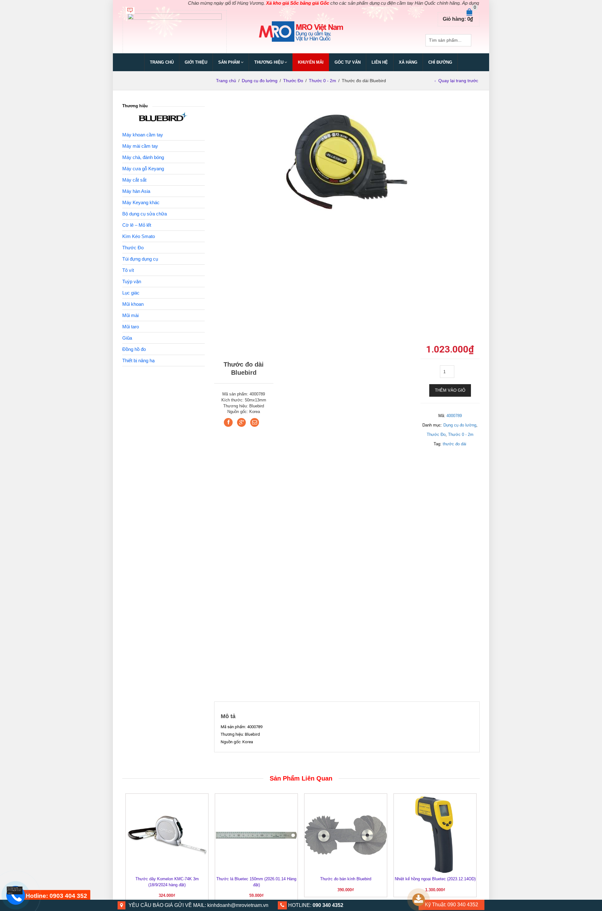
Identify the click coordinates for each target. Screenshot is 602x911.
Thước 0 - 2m (322, 80)
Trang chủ (162, 62)
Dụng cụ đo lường (259, 80)
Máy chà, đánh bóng (143, 157)
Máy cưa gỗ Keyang (143, 168)
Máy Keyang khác (141, 202)
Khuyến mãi (311, 62)
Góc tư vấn (348, 62)
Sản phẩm (229, 62)
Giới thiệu (196, 62)
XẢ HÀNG (408, 62)
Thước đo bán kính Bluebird (345, 879)
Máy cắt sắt (134, 180)
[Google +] (241, 422)
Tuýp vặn (131, 281)
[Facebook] (228, 422)
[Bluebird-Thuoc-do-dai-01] (346, 162)
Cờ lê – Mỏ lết (136, 225)
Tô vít (128, 270)
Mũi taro (130, 326)
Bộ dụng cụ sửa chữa (144, 213)
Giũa (127, 338)
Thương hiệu (268, 62)
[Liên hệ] (15, 890)
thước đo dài (454, 444)
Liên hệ (380, 62)
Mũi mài (130, 315)
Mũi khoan (133, 304)
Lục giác (131, 292)
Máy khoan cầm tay (142, 134)
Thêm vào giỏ (450, 390)
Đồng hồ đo (134, 349)
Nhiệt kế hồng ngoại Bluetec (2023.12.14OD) (435, 879)
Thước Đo (293, 80)
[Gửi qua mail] (254, 422)
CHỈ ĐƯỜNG (440, 62)
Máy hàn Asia (136, 191)
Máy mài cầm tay (140, 146)
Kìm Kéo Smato (138, 236)
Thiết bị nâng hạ (138, 360)
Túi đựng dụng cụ (140, 259)
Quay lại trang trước (458, 80)
